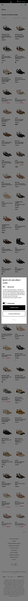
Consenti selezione (14, 314)
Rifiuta (14, 320)
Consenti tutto (14, 307)
